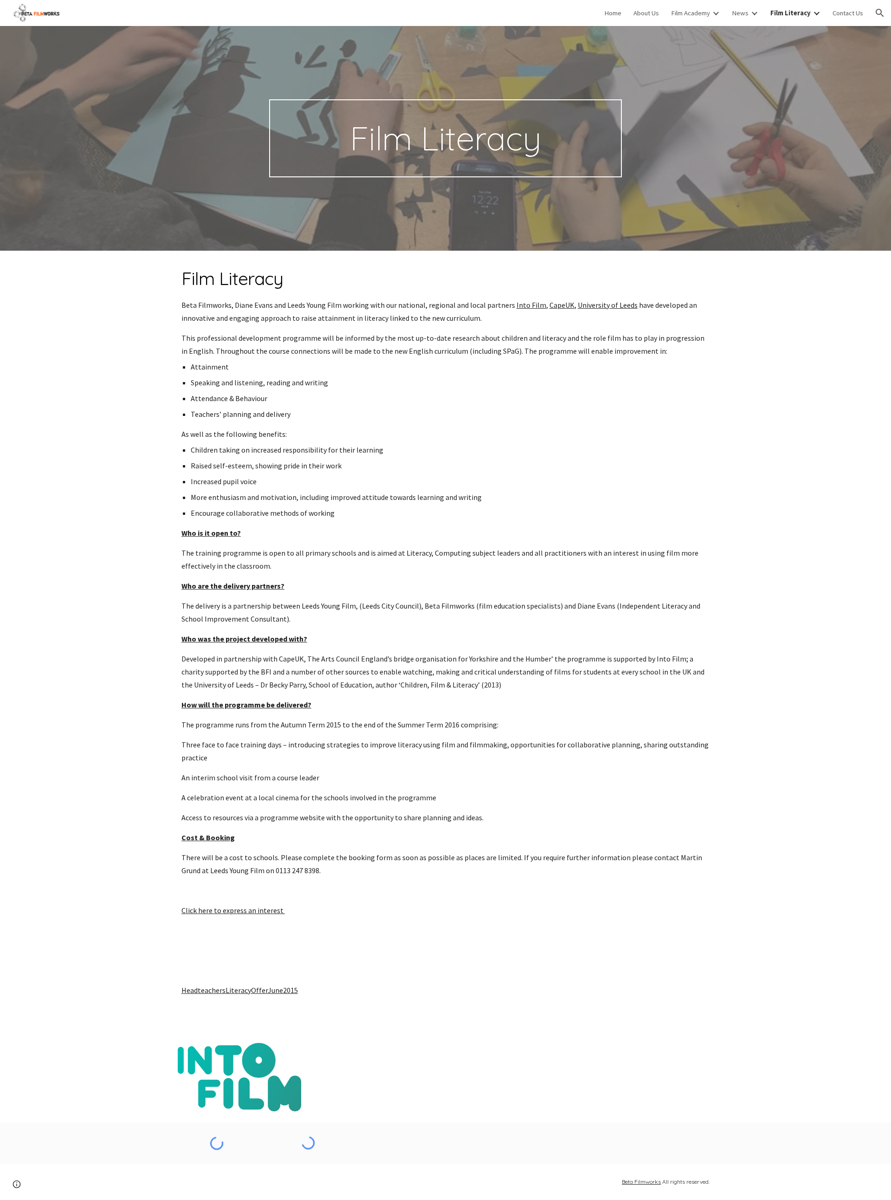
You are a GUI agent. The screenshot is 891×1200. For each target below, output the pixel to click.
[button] (880, 13)
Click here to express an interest (233, 910)
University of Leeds (608, 305)
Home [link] (612, 13)
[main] (445, 138)
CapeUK (562, 305)
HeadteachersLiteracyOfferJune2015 (239, 990)
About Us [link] (646, 13)
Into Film (531, 305)
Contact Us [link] (848, 13)
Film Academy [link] (690, 13)
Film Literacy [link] (790, 13)
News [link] (740, 13)
